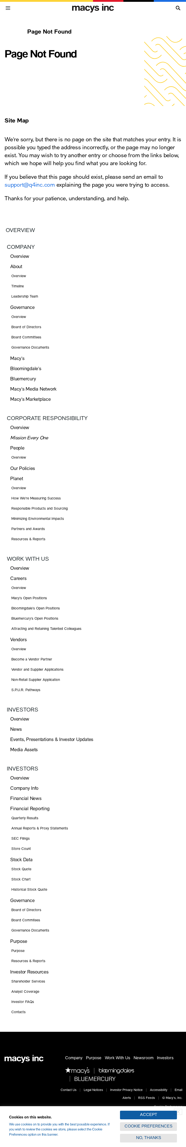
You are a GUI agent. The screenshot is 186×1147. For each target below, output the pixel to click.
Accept (148, 1115)
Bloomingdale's (25, 369)
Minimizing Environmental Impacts (37, 519)
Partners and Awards (28, 529)
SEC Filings (20, 839)
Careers (18, 579)
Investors (22, 710)
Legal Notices (93, 1090)
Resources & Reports (28, 539)
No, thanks (148, 1138)
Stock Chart (21, 879)
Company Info (24, 788)
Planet (16, 479)
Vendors (18, 640)
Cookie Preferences (148, 1127)
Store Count (21, 849)
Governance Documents (30, 348)
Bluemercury (23, 379)
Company (21, 247)
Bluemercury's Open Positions (34, 619)
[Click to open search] (178, 8)
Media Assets (24, 750)
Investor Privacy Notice (126, 1090)
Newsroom (144, 1058)
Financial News (26, 799)
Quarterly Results (24, 818)
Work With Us (28, 559)
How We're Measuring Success (36, 498)
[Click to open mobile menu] (8, 8)
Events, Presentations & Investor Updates (51, 740)
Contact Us (68, 1090)
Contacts (18, 1012)
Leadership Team (24, 296)
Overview (20, 230)
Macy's (17, 359)
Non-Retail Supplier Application (35, 680)
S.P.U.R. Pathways (25, 690)
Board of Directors (26, 327)
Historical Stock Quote (29, 890)
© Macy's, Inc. (172, 1098)
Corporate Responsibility (47, 418)
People (17, 448)
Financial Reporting (29, 809)
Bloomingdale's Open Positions (35, 609)
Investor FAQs (22, 1002)
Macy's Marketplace (30, 399)
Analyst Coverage (25, 992)
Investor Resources (29, 972)
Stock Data (21, 860)
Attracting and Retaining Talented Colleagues (46, 629)
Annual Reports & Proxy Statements (39, 828)
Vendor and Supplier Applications (37, 670)
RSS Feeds (146, 1098)
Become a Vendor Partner (31, 659)
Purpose (18, 941)
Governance (22, 308)
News (16, 729)
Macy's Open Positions (29, 599)
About (16, 267)
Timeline (17, 286)
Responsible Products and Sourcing (39, 509)
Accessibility (158, 1090)
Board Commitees (25, 920)
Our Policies (22, 469)
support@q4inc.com (30, 185)
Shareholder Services (28, 981)
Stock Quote (21, 869)
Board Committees (26, 337)
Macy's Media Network (33, 389)
